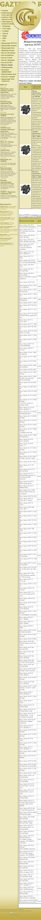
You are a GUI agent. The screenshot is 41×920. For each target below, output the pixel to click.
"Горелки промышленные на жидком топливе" (7, 219)
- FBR (3, 38)
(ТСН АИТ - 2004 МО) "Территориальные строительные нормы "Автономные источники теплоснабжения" (8, 229)
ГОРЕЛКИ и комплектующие (8, 23)
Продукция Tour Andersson (7, 80)
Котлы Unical (6, 58)
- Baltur (4, 36)
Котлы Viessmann (8, 53)
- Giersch (4, 33)
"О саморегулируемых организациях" (6, 239)
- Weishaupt (5, 26)
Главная (4, 10)
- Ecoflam (5, 31)
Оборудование (7, 67)
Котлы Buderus (7, 55)
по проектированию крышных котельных (9, 235)
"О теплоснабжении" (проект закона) (7, 244)
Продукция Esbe (7, 48)
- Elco (3, 41)
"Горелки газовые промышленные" (7, 223)
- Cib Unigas (6, 29)
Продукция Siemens (9, 45)
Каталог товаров (8, 77)
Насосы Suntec (7, 65)
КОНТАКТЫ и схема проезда (7, 14)
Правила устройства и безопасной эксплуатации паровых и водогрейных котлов (6, 213)
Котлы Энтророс (8, 60)
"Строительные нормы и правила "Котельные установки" (8, 208)
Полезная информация (6, 71)
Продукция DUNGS (9, 43)
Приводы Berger (7, 50)
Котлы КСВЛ (6, 62)
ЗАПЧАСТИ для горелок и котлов (8, 18)
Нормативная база (8, 74)
